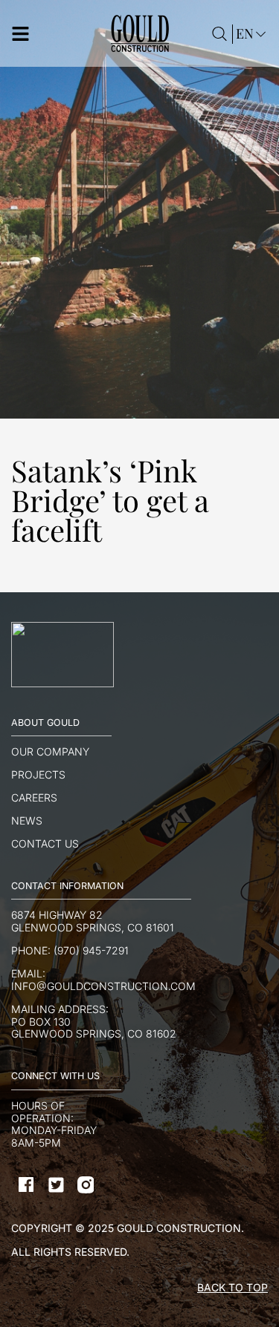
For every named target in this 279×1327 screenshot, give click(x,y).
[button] (54, 33)
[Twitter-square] (56, 1184)
